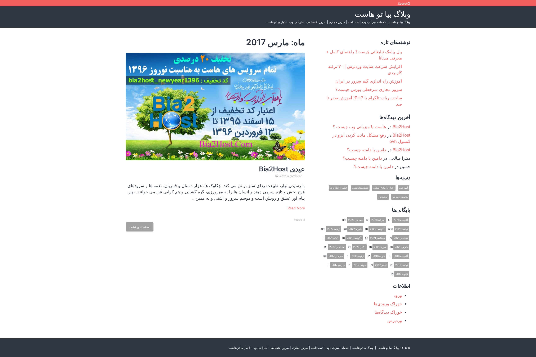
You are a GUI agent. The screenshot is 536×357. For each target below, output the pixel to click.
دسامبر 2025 (355, 219)
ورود (398, 295)
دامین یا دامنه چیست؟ (366, 149)
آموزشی (403, 187)
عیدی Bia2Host (282, 169)
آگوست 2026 (400, 219)
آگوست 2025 (377, 228)
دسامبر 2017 (336, 255)
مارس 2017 (338, 264)
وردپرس (383, 196)
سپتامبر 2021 (377, 237)
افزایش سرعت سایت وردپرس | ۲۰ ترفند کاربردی (365, 69)
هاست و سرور (400, 196)
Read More (296, 208)
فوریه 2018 (379, 255)
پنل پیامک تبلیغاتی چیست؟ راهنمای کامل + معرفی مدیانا (364, 55)
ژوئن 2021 (332, 237)
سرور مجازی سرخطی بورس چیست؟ (368, 89)
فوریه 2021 (380, 246)
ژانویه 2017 (402, 274)
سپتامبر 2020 (336, 246)
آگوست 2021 (354, 237)
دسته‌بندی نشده (139, 227)
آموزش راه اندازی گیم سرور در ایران (368, 81)
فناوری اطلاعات (338, 187)
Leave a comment (290, 176)
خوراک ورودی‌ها (388, 303)
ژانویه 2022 (333, 228)
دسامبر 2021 (401, 237)
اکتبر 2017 (381, 264)
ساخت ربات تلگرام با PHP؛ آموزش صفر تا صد (364, 101)
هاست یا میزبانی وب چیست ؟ (359, 126)
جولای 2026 (377, 219)
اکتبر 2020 (359, 246)
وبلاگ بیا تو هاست (382, 14)
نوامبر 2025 (401, 228)
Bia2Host (401, 126)
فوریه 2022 (355, 228)
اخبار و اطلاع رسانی (383, 187)
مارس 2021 (401, 246)
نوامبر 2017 (401, 264)
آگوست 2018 (401, 255)
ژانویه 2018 (358, 255)
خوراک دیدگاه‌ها (388, 312)
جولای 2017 (359, 264)
